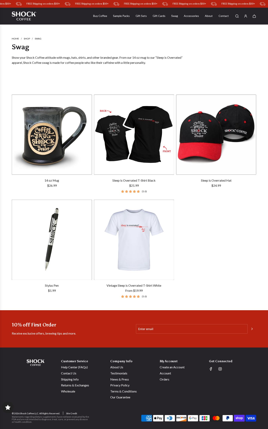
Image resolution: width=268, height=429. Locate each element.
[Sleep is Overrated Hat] (216, 134)
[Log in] (245, 16)
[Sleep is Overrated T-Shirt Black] (134, 134)
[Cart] (254, 16)
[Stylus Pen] (52, 240)
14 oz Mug (52, 180)
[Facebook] (211, 369)
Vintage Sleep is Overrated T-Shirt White (134, 285)
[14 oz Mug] (52, 134)
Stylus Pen (52, 285)
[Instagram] (220, 369)
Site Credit (71, 413)
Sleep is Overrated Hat (216, 180)
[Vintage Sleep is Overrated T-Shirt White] (134, 240)
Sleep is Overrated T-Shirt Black (134, 180)
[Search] (237, 16)
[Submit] (252, 329)
